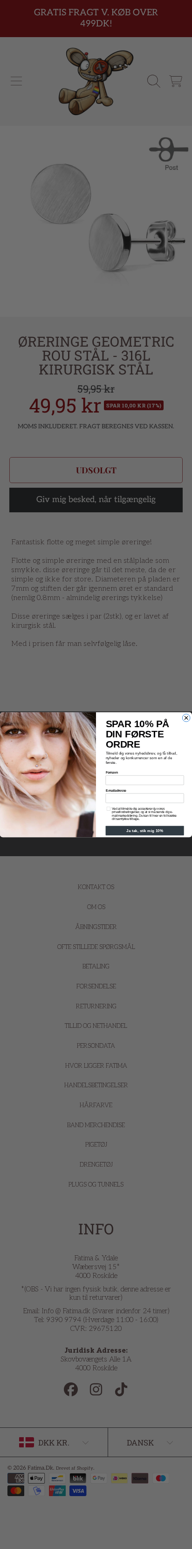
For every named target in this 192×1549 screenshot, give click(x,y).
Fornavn (112, 772)
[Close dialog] (186, 717)
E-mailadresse (116, 790)
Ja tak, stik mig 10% (144, 830)
